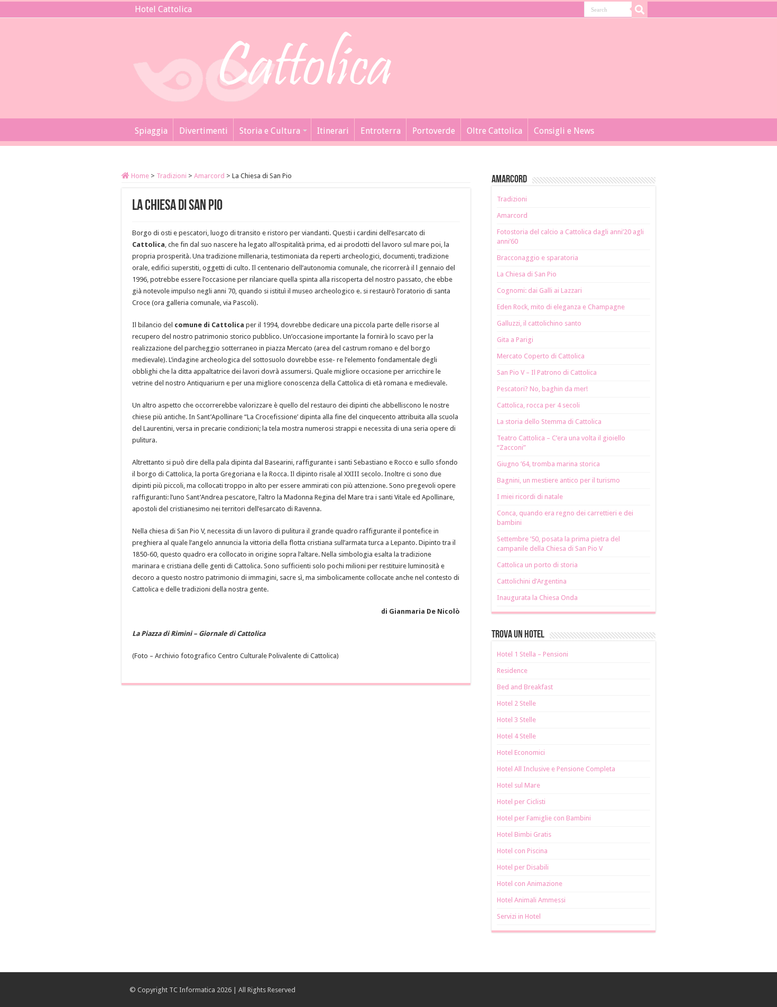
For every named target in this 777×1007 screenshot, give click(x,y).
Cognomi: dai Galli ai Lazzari (539, 290)
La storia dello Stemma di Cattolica (549, 422)
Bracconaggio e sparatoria (537, 258)
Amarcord (209, 176)
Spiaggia (151, 131)
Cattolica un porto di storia (537, 565)
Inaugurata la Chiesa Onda (537, 598)
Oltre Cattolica (494, 131)
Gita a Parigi (515, 340)
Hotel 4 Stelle (516, 736)
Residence (512, 671)
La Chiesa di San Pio (527, 274)
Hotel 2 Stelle (516, 703)
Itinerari (333, 131)
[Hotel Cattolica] (262, 66)
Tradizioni (171, 176)
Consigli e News (564, 131)
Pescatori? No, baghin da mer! (542, 389)
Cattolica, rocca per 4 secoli (538, 405)
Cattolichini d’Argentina (532, 581)
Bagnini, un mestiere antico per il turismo (558, 480)
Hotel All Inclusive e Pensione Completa (556, 769)
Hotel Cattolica (163, 9)
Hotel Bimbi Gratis (524, 834)
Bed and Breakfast (525, 687)
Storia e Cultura (269, 131)
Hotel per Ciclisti (521, 802)
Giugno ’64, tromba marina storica (548, 464)
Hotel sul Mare (518, 785)
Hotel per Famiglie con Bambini (544, 818)
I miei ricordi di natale (530, 497)
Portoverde (433, 131)
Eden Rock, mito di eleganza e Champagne (561, 307)
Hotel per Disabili (523, 867)
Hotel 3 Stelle (516, 720)
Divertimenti (203, 131)
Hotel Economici (521, 752)
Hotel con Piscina (522, 851)
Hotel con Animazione (529, 884)
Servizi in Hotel (519, 916)
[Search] (640, 9)
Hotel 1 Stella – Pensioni (532, 654)
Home (139, 176)
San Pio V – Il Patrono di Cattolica (547, 372)
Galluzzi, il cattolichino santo (539, 323)
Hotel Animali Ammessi (531, 900)
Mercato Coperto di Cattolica (541, 356)
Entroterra (380, 131)
